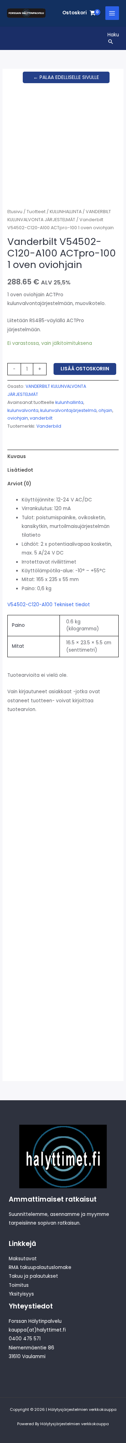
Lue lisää (81, 882)
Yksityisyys (21, 1294)
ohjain (105, 410)
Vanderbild (48, 426)
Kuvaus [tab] (16, 456)
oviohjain (17, 418)
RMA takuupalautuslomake (40, 1267)
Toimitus (19, 1285)
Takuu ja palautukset (33, 1276)
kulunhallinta (69, 402)
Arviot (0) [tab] (19, 483)
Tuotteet (36, 212)
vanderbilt (41, 418)
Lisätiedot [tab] (20, 470)
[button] (113, 41)
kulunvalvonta (22, 410)
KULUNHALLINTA (66, 212)
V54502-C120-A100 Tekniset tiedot (48, 604)
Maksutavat (23, 1258)
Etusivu (14, 212)
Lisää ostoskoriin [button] (27, 885)
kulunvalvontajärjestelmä (68, 410)
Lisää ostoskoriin (85, 368)
